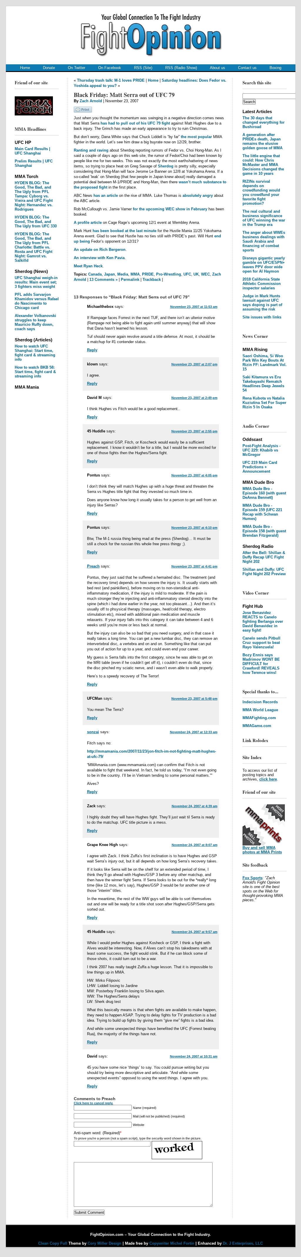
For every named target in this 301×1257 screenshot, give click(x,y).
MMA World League (260, 710)
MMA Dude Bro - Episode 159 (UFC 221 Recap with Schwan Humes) (262, 512)
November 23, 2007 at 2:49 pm (194, 398)
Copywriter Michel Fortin (171, 1243)
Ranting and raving (91, 150)
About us (217, 68)
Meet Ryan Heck (88, 266)
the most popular (196, 137)
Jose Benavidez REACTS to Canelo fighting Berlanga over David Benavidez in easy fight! (263, 621)
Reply (92, 350)
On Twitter (76, 68)
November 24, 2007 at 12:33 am (194, 732)
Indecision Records (260, 702)
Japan (109, 274)
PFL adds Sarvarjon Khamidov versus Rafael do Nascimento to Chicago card (37, 301)
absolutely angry (198, 195)
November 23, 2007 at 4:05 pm (194, 475)
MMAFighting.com (259, 718)
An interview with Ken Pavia (99, 258)
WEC (205, 274)
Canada (95, 274)
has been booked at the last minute (124, 231)
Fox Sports (252, 878)
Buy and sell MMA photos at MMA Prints (262, 849)
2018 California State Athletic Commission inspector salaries (262, 283)
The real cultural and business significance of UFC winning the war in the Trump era (264, 218)
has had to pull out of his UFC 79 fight (135, 123)
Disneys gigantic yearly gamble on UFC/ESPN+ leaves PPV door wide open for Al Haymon (264, 264)
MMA (135, 274)
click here (268, 779)
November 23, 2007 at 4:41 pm (194, 566)
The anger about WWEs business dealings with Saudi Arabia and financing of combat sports (264, 241)
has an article (105, 195)
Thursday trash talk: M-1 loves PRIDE (111, 80)
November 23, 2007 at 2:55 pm (194, 431)
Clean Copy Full (53, 1243)
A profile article (88, 222)
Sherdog (165, 166)
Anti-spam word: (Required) (97, 1133)
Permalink (130, 279)
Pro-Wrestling (168, 274)
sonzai (93, 732)
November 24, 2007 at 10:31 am (194, 1056)
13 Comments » (103, 279)
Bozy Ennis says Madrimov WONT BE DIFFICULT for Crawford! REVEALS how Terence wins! (261, 664)
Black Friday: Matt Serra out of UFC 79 (124, 94)
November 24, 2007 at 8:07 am (195, 845)
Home (25, 68)
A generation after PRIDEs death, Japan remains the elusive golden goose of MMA (262, 141)
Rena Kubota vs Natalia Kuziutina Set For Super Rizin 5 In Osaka (264, 402)
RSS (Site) (143, 68)
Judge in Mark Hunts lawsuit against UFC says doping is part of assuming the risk (262, 302)
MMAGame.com (257, 726)
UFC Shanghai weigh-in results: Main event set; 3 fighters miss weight (36, 282)
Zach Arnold (91, 101)
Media (122, 274)
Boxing (275, 68)
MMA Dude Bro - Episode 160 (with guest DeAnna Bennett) (264, 493)
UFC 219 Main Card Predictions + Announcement (260, 467)
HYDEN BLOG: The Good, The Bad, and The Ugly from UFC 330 (36, 221)
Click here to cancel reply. (93, 1103)
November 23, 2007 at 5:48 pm (194, 698)
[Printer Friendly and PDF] (83, 111)
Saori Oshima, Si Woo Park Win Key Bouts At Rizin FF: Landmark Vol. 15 (265, 362)
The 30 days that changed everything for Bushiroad (264, 122)
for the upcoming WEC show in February (170, 209)
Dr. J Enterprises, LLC (243, 1243)
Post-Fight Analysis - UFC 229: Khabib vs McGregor (261, 450)
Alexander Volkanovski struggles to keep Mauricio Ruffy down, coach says (35, 322)
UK (196, 274)
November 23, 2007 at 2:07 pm (194, 364)
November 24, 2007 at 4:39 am (195, 806)
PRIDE (148, 274)
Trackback (152, 279)
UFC (187, 274)
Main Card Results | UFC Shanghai (32, 151)
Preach (93, 566)
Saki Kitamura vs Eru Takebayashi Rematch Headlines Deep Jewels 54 (263, 383)
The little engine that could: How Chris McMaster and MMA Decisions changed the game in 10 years (263, 165)
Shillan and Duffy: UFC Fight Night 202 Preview (264, 571)
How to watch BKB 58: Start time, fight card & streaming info (35, 371)
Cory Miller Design (104, 1243)
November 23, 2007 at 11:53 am (194, 306)
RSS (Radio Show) (181, 68)
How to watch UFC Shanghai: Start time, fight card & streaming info (35, 353)
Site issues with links (262, 317)
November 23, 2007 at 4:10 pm (194, 527)
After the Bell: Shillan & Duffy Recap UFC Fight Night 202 (264, 557)
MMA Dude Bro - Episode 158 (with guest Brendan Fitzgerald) (264, 531)
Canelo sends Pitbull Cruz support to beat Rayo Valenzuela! (261, 642)
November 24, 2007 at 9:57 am (195, 932)
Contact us (247, 68)
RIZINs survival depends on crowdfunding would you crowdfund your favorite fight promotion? (261, 192)
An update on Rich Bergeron (100, 249)
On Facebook (109, 68)
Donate (49, 68)
